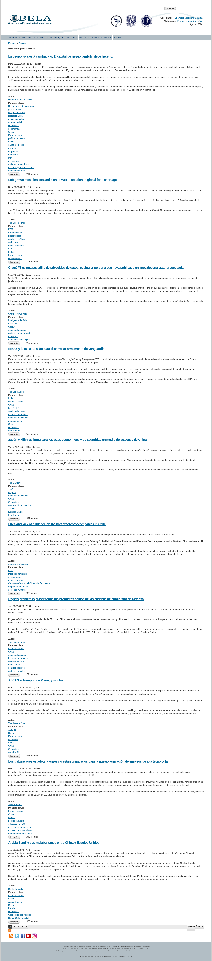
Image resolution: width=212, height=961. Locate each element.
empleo (11, 817)
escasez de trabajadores (20, 830)
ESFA (11, 252)
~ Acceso (118, 37)
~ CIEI (83, 37)
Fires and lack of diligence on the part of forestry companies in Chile (57, 524)
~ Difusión (72, 37)
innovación (13, 161)
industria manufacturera (19, 827)
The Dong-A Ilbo (16, 392)
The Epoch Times (16, 223)
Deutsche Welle (15, 889)
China (11, 132)
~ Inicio (13, 37)
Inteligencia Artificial (17, 320)
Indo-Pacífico (14, 430)
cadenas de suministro (19, 164)
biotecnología (14, 236)
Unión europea (15, 258)
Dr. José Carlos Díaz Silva (189, 21)
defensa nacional (16, 421)
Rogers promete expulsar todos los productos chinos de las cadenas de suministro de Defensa (76, 599)
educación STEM (16, 824)
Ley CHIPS (13, 408)
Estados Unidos (16, 135)
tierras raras (14, 664)
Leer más (15, 174)
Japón (11, 489)
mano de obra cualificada (20, 833)
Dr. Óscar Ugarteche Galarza (188, 18)
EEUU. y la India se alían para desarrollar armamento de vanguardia (56, 349)
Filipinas (12, 492)
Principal (12, 43)
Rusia (11, 733)
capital (11, 141)
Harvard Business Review (20, 99)
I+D (10, 158)
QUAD (11, 424)
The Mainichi (14, 483)
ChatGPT (12, 323)
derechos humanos (17, 590)
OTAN (11, 742)
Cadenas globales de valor (21, 167)
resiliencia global (16, 119)
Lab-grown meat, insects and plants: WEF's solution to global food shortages (63, 180)
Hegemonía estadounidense (21, 106)
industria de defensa (18, 658)
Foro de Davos (15, 232)
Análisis (22, 43)
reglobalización (15, 116)
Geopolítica (13, 125)
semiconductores (16, 170)
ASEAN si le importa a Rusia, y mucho (35, 680)
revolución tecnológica (19, 339)
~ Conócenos (25, 37)
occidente (13, 739)
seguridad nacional (17, 655)
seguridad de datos (17, 330)
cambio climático (16, 239)
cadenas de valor (16, 671)
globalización (14, 109)
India (10, 398)
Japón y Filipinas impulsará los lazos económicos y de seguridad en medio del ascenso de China (77, 439)
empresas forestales (18, 586)
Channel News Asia (17, 314)
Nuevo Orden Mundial (18, 918)
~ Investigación (57, 37)
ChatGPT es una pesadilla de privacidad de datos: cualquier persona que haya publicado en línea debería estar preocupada (95, 267)
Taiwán (11, 508)
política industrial (16, 821)
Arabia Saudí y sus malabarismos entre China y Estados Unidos (53, 842)
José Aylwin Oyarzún (18, 564)
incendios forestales (17, 574)
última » (199, 926)
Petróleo (12, 908)
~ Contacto (106, 37)
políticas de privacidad (19, 333)
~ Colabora (93, 37)
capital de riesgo (16, 145)
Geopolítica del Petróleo (19, 915)
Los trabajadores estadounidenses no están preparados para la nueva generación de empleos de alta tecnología (88, 761)
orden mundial (15, 122)
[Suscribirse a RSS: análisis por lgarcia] (9, 930)
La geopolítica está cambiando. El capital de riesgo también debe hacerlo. (60, 56)
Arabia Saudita (15, 902)
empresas (13, 151)
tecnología (13, 154)
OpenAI (12, 327)
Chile (10, 570)
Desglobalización (16, 112)
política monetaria (16, 138)
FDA (10, 248)
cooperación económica (19, 505)
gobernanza (13, 129)
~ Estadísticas (41, 37)
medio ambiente (16, 245)
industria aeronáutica (18, 414)
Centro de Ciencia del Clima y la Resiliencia (29, 583)
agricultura (13, 242)
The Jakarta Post (16, 723)
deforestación (14, 577)
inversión (12, 148)
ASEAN (12, 730)
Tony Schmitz (15, 804)
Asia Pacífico (14, 752)
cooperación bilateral (18, 417)
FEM (10, 229)
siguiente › (191, 927)
